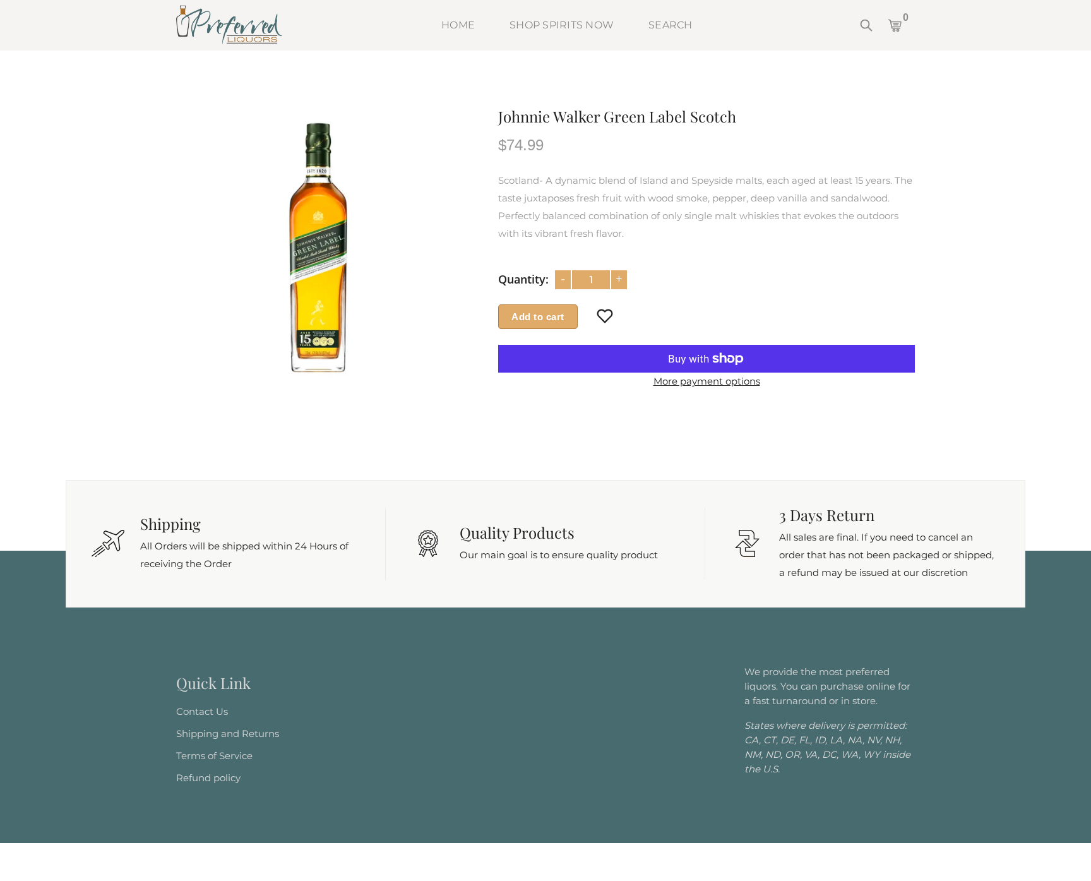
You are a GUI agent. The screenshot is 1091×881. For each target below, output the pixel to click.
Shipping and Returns (227, 734)
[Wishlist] (605, 317)
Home (458, 25)
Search (670, 25)
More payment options (706, 381)
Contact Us (202, 711)
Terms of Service (214, 756)
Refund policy (208, 778)
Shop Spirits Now (562, 25)
